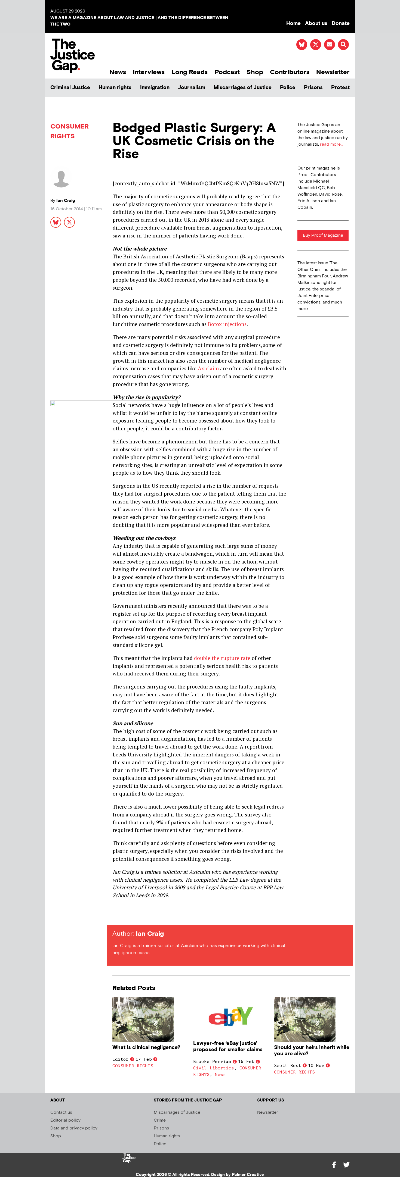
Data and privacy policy (73, 1128)
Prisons (313, 87)
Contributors (289, 72)
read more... (331, 144)
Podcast (227, 72)
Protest (340, 87)
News (117, 72)
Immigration (155, 87)
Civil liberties (213, 1068)
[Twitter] (346, 1165)
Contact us (61, 1112)
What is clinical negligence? (146, 1047)
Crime (160, 1120)
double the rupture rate (223, 658)
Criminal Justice (70, 87)
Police (287, 87)
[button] (343, 44)
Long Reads (189, 72)
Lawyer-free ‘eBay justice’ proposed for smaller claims (228, 1046)
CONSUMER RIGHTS (132, 1065)
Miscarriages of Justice (243, 87)
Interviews (149, 72)
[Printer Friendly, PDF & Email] (116, 915)
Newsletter (333, 72)
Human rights (115, 87)
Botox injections (227, 324)
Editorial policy (65, 1120)
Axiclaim (208, 368)
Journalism (191, 87)
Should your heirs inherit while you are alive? (311, 1050)
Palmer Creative (248, 1174)
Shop (255, 72)
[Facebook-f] (334, 1165)
